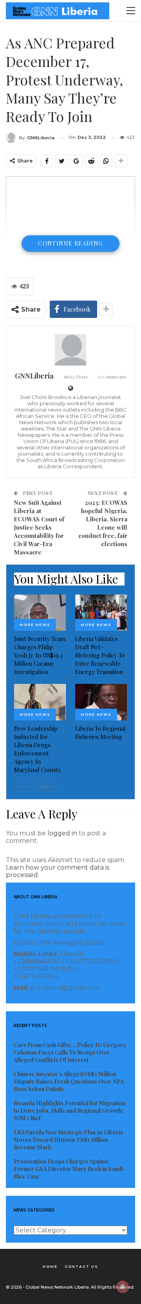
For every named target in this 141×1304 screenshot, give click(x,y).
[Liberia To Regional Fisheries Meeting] (101, 702)
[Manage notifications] (122, 1286)
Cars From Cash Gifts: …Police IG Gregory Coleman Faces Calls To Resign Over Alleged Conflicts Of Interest (70, 1052)
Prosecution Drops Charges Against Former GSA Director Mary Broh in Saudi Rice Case (68, 1169)
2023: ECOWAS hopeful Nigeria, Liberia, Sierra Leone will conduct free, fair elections (102, 523)
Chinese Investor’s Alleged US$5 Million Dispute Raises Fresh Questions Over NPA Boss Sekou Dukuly (69, 1081)
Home (50, 1266)
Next (46, 786)
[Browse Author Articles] (70, 350)
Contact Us (81, 1266)
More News (35, 624)
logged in (62, 833)
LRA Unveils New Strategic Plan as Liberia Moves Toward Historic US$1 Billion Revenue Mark (68, 1140)
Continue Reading (70, 243)
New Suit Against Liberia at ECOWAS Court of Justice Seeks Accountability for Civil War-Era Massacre (39, 527)
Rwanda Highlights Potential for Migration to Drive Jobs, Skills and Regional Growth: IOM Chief (69, 1110)
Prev (26, 786)
